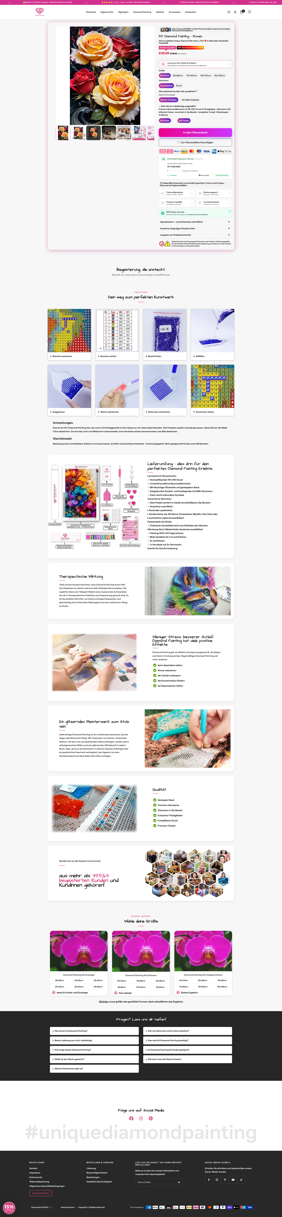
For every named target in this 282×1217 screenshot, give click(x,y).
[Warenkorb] (241, 12)
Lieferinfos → (199, 159)
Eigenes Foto (107, 12)
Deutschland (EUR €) (40, 1207)
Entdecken (190, 12)
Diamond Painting (142, 12)
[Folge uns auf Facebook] (209, 1180)
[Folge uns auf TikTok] (241, 1180)
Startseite (91, 12)
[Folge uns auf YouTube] (233, 1180)
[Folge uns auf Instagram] (217, 1180)
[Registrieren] (179, 1182)
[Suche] (229, 12)
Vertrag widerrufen (40, 1193)
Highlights (123, 12)
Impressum (34, 1172)
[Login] (235, 12)
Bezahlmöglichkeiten (97, 1172)
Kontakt (33, 1168)
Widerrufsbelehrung (39, 1181)
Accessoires (175, 12)
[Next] (148, 73)
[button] (9, 1208)
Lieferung (91, 1168)
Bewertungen (93, 1177)
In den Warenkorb (195, 132)
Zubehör (160, 12)
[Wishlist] (249, 12)
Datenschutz (35, 1177)
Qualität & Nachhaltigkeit (99, 1181)
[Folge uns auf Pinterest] (225, 1180)
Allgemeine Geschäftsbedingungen (47, 1186)
